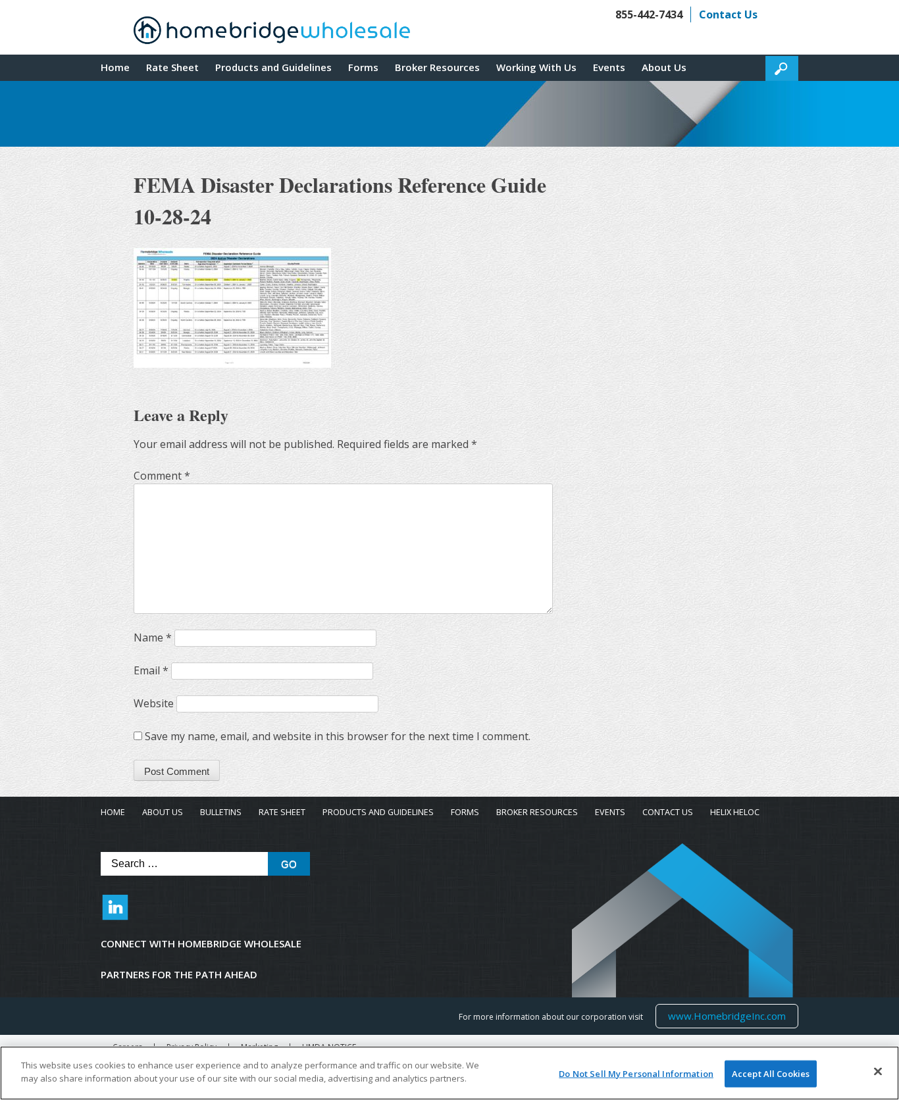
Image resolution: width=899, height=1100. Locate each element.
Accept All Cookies (770, 1074)
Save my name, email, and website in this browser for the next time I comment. (337, 736)
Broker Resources (437, 67)
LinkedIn (115, 913)
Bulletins (221, 812)
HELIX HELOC (734, 812)
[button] (781, 68)
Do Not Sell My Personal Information (636, 1074)
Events (609, 67)
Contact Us (728, 14)
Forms (363, 67)
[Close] (877, 1071)
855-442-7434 (648, 14)
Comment (162, 475)
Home (115, 67)
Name (153, 637)
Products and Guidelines (273, 67)
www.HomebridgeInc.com (726, 1015)
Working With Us (536, 67)
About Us (664, 67)
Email (151, 670)
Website (154, 703)
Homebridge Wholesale (272, 33)
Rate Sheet (172, 67)
